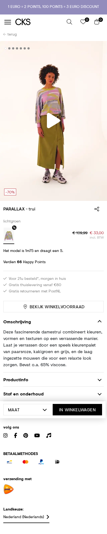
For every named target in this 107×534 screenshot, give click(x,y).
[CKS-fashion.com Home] (39, 22)
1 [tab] (5, 48)
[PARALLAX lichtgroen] (8, 236)
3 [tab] (13, 48)
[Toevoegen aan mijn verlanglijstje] (95, 48)
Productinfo (15, 379)
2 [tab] (9, 48)
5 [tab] (21, 48)
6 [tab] (25, 48)
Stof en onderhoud (23, 394)
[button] (69, 21)
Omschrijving (17, 321)
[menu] (7, 22)
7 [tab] (29, 48)
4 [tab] (17, 48)
